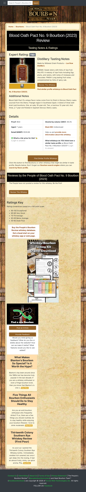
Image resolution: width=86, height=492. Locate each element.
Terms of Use (44, 476)
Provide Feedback (22, 334)
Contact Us (12, 476)
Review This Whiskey (47, 85)
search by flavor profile (18, 168)
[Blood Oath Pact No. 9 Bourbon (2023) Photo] (22, 70)
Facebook (48, 486)
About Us (33, 476)
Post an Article (22, 328)
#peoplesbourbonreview (39, 478)
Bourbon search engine (50, 165)
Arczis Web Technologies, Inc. (58, 481)
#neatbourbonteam (16, 481)
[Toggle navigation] (5, 3)
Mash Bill (49, 127)
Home (10, 27)
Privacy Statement (58, 476)
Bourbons (20, 27)
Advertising (23, 476)
